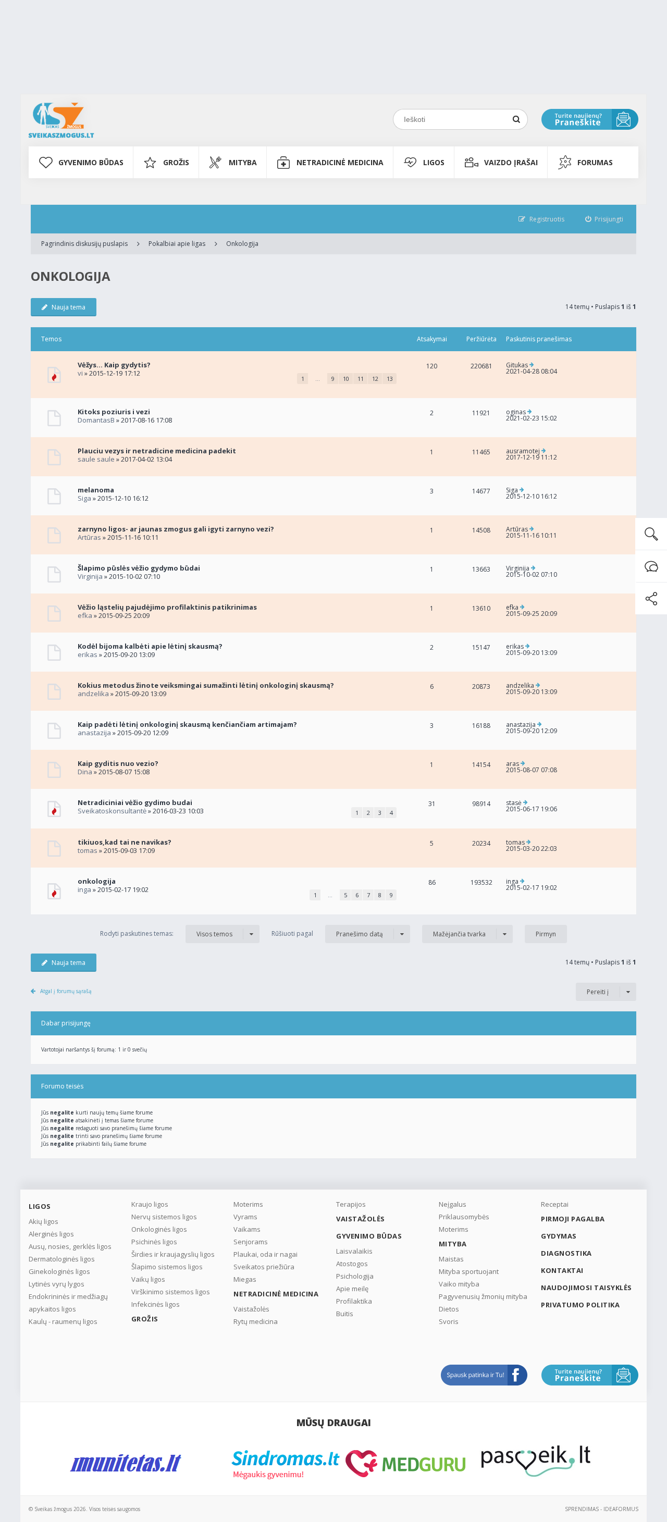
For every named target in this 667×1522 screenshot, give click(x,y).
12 (375, 378)
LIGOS (433, 162)
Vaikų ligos (148, 1279)
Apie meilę (352, 1288)
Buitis (344, 1313)
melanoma (96, 489)
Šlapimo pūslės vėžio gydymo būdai (139, 568)
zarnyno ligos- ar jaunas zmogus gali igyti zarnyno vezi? (176, 529)
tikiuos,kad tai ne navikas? (124, 842)
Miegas (244, 1279)
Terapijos (351, 1204)
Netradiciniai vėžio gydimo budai (135, 802)
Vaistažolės (251, 1309)
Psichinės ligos (154, 1241)
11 (360, 378)
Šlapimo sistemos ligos (167, 1266)
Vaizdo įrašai (511, 162)
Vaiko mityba (459, 1284)
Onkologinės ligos (159, 1229)
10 (346, 378)
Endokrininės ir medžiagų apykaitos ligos (68, 1303)
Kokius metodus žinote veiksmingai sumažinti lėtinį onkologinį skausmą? (206, 685)
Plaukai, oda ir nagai (265, 1254)
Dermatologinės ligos (62, 1259)
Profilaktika (354, 1301)
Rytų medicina (255, 1321)
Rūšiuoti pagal (327, 933)
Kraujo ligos (149, 1204)
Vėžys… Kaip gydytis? (114, 364)
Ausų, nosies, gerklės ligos (70, 1246)
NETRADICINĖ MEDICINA (340, 162)
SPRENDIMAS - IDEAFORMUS (601, 1509)
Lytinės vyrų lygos (56, 1284)
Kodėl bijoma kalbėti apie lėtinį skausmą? (150, 646)
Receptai (555, 1204)
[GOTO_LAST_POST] (531, 365)
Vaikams (247, 1229)
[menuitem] (604, 219)
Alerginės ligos (51, 1234)
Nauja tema (68, 307)
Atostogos (352, 1263)
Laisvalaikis (354, 1251)
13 (390, 378)
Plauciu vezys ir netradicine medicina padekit (157, 450)
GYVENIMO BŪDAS (90, 162)
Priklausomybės (464, 1216)
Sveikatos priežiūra (263, 1266)
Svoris (449, 1321)
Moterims (248, 1204)
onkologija (97, 881)
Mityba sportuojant (469, 1271)
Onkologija (242, 243)
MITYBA (243, 162)
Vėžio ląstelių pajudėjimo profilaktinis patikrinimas (167, 607)
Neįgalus (452, 1204)
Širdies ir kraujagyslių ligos (173, 1254)
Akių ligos (43, 1221)
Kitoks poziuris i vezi (114, 411)
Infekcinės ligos (155, 1304)
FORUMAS (595, 162)
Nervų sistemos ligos (164, 1216)
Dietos (449, 1309)
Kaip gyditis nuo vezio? (118, 763)
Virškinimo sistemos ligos (170, 1291)
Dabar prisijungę (66, 1023)
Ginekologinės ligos (59, 1271)
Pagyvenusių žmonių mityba (483, 1296)
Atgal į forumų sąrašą (66, 991)
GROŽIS (176, 162)
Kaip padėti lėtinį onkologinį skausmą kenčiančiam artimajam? (187, 724)
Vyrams (245, 1216)
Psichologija (355, 1276)
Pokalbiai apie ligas (177, 243)
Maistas (451, 1259)
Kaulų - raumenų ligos (63, 1321)
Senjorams (250, 1241)
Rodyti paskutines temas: (166, 933)
